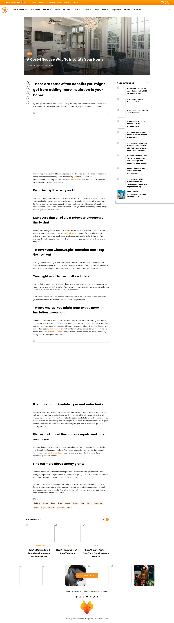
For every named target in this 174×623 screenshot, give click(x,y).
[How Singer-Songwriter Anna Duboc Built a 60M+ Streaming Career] (121, 91)
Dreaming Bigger (39, 546)
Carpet (45, 503)
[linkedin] (28, 103)
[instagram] (83, 597)
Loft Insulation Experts (53, 332)
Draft (60, 503)
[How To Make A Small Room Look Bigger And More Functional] (39, 533)
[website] (94, 597)
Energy (75, 503)
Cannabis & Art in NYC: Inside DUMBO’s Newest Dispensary (137, 134)
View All (145, 83)
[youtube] (87, 597)
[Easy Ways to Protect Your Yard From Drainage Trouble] (96, 533)
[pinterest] (28, 93)
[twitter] (28, 88)
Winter (69, 508)
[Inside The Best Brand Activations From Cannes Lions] (121, 171)
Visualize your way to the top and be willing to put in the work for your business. (52, 2)
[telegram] (28, 98)
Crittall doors (70, 233)
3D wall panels (74, 179)
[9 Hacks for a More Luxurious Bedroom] (121, 102)
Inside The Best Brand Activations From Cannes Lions (136, 170)
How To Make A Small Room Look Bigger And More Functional (39, 553)
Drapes (67, 503)
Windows (60, 508)
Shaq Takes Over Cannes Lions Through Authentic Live (136, 194)
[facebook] (28, 83)
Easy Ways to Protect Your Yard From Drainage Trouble (96, 553)
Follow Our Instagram (88, 575)
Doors (53, 503)
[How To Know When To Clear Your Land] (67, 533)
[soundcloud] (90, 597)
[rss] (97, 597)
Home (30, 54)
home (89, 503)
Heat (82, 503)
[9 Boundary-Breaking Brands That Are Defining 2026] (121, 124)
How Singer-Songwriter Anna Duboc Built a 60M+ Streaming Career (137, 91)
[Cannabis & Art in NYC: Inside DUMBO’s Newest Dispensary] (121, 135)
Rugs (43, 508)
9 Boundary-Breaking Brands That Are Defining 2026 (136, 123)
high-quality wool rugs (53, 453)
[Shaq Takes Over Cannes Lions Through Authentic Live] (121, 194)
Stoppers (51, 508)
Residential (98, 503)
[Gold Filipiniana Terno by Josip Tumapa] (121, 113)
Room (36, 508)
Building (37, 503)
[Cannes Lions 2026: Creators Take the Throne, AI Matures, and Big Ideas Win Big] (121, 182)
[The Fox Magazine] (4, 9)
